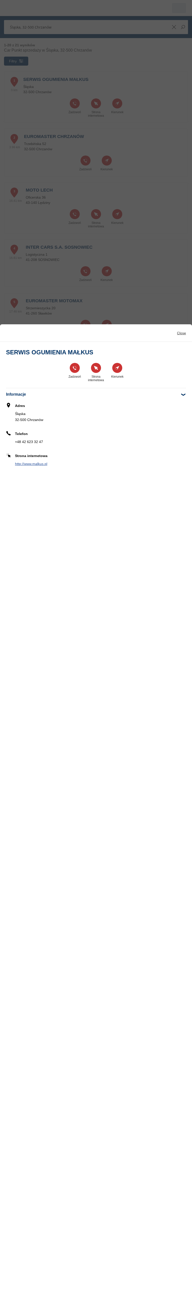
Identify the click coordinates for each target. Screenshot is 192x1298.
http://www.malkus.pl (31, 464)
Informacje (16, 394)
